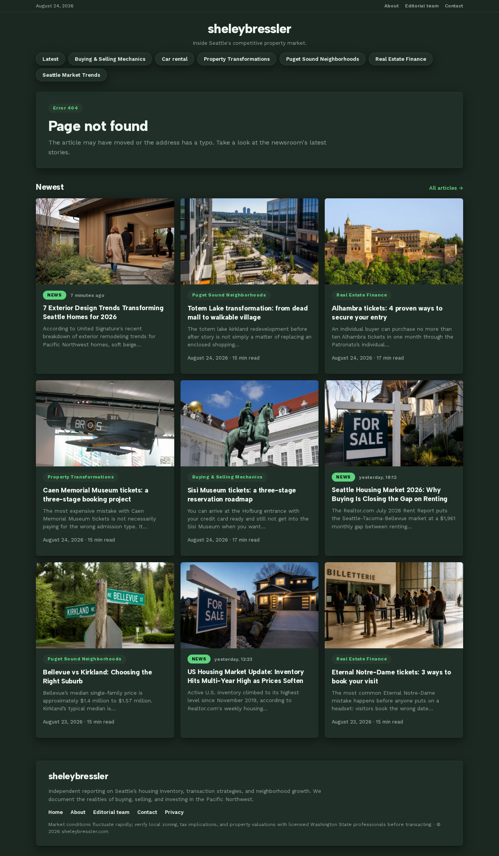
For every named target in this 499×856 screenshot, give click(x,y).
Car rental (175, 59)
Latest (50, 59)
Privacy (174, 812)
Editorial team (422, 6)
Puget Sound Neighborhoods (322, 59)
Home (55, 812)
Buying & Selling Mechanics (110, 59)
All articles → (446, 188)
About (391, 6)
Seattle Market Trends (71, 75)
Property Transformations (237, 59)
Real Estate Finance (400, 59)
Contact (454, 6)
